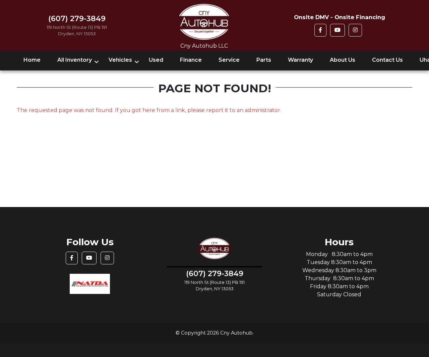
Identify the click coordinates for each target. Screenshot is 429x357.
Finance (191, 60)
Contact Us (387, 60)
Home (32, 60)
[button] (320, 30)
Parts (263, 60)
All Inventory (74, 60)
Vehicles (120, 60)
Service (229, 60)
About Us (342, 60)
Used (156, 60)
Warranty (300, 60)
